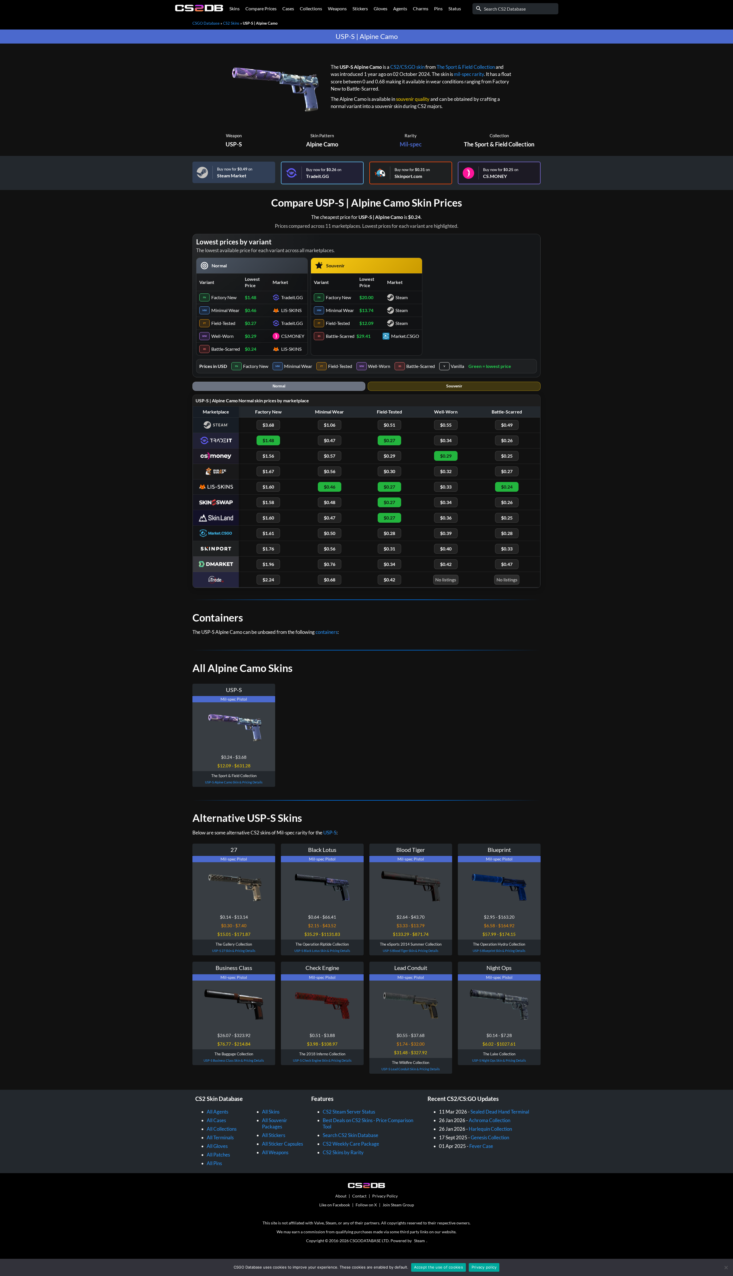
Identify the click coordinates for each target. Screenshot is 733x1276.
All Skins (270, 1112)
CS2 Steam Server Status (349, 1112)
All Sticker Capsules (282, 1144)
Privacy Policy (385, 1195)
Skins (234, 8)
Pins (438, 8)
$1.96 (268, 564)
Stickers (360, 8)
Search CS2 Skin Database (350, 1135)
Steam (419, 1240)
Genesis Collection (490, 1137)
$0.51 (389, 425)
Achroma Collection (489, 1120)
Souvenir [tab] (454, 386)
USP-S (234, 144)
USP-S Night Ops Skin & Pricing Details (499, 1060)
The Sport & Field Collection (466, 67)
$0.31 (389, 548)
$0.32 (446, 471)
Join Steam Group (398, 1204)
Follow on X (366, 1204)
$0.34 (446, 440)
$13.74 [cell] (366, 310)
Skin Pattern (322, 135)
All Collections (222, 1129)
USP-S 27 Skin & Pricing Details (233, 950)
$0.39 (446, 533)
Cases (288, 8)
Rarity (411, 135)
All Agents (217, 1112)
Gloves (380, 8)
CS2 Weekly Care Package (351, 1144)
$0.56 (329, 471)
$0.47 (329, 440)
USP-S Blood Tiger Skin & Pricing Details (410, 950)
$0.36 (446, 517)
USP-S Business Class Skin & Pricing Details (234, 1060)
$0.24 (507, 486)
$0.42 (446, 564)
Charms (420, 8)
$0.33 (446, 486)
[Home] (199, 10)
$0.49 (507, 425)
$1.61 (268, 533)
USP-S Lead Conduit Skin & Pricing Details (410, 1069)
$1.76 (268, 548)
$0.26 (507, 440)
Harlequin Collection (490, 1129)
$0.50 (329, 533)
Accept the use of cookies (438, 1267)
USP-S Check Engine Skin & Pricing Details (322, 1060)
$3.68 (268, 425)
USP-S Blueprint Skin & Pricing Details (499, 950)
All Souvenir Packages (274, 1123)
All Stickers (273, 1135)
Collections (311, 8)
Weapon (234, 135)
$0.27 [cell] (250, 323)
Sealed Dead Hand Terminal (499, 1112)
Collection (499, 135)
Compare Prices (261, 8)
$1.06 (329, 425)
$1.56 (268, 455)
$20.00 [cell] (366, 297)
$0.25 (507, 455)
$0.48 (329, 502)
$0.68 (329, 579)
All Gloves (217, 1146)
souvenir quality (412, 99)
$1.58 (268, 502)
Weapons (337, 8)
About (340, 1195)
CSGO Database (206, 23)
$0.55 (446, 425)
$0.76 (329, 564)
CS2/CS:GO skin (407, 67)
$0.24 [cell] (250, 349)
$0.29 (389, 455)
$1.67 (268, 471)
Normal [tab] (279, 386)
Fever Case (481, 1146)
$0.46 (329, 486)
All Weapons (275, 1152)
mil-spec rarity (469, 74)
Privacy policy (484, 1267)
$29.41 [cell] (363, 336)
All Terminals (220, 1137)
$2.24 (268, 579)
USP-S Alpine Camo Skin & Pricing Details (234, 782)
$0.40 (446, 548)
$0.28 (389, 533)
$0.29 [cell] (250, 336)
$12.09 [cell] (366, 323)
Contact (359, 1195)
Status (454, 8)
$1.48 (268, 440)
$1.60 (268, 486)
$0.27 (389, 440)
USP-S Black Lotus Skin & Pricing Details (322, 950)
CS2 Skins (231, 23)
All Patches (218, 1155)
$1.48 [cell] (250, 297)
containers (327, 632)
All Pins (214, 1163)
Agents (400, 8)
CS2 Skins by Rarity (343, 1152)
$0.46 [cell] (250, 310)
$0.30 (389, 471)
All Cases (216, 1120)
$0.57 (329, 455)
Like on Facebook (334, 1204)
